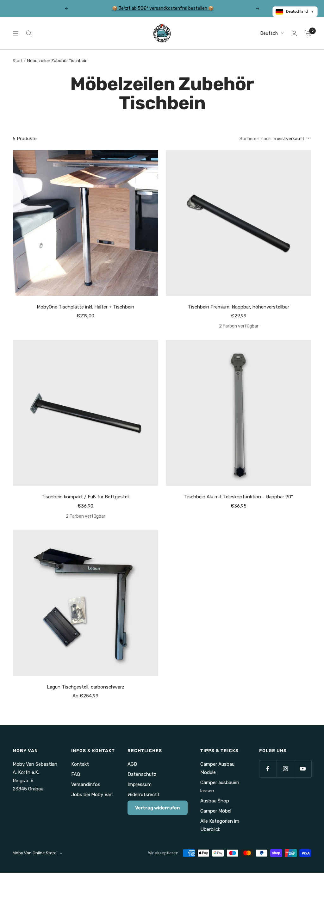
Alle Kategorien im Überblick (219, 825)
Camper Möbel (215, 811)
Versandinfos (85, 784)
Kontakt (80, 764)
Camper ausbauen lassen (219, 787)
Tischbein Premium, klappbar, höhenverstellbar (238, 307)
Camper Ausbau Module (217, 768)
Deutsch (269, 33)
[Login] (294, 33)
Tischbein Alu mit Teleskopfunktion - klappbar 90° (238, 497)
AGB (132, 764)
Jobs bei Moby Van (92, 794)
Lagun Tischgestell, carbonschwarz (85, 687)
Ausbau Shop (214, 801)
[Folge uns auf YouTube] (302, 768)
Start (17, 60)
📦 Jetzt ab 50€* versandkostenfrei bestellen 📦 (163, 7)
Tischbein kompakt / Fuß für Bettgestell (85, 497)
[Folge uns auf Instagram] (285, 768)
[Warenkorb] (308, 33)
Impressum (140, 784)
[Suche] (29, 33)
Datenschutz (142, 774)
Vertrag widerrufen (157, 808)
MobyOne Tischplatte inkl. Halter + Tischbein (85, 307)
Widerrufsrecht (144, 794)
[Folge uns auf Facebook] (268, 768)
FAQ (75, 774)
